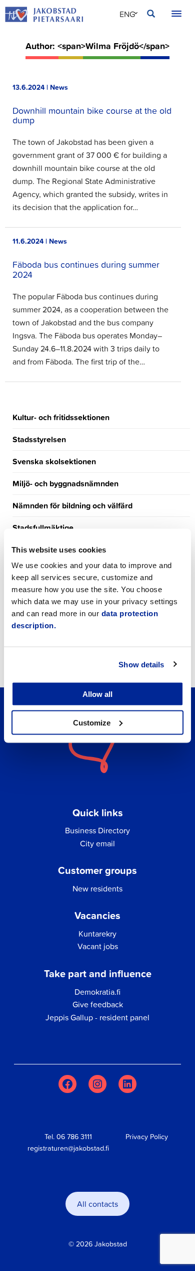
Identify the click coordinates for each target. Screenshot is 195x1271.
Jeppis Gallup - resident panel (98, 1017)
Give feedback (97, 1004)
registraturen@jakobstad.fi (68, 1148)
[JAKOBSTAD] (44, 14)
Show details (141, 664)
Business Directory (97, 830)
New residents (97, 888)
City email (97, 843)
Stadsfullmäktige (43, 527)
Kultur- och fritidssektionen (61, 417)
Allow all (97, 694)
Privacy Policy (147, 1137)
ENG (127, 14)
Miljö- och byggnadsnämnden (65, 483)
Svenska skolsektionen (54, 461)
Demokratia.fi (97, 991)
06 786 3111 (74, 1137)
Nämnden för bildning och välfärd (72, 505)
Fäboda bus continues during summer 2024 (86, 269)
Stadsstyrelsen (39, 439)
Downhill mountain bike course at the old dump (92, 115)
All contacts (97, 1203)
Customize (91, 722)
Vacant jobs (98, 946)
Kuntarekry (97, 933)
